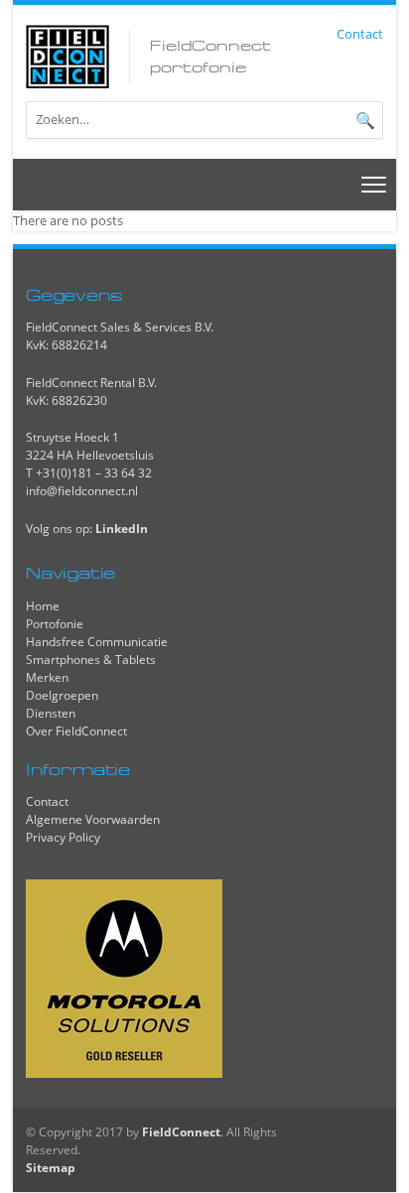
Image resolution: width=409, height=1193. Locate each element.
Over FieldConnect (76, 731)
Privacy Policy (63, 837)
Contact (360, 34)
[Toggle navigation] (374, 184)
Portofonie (54, 623)
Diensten (50, 713)
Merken (47, 677)
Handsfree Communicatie (97, 641)
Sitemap (50, 1167)
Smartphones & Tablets (91, 659)
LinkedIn (121, 528)
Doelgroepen (62, 695)
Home (43, 605)
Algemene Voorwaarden (93, 819)
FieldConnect (181, 1132)
